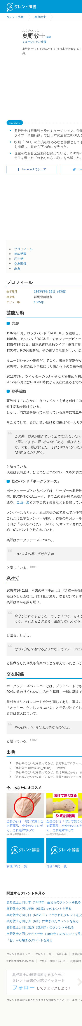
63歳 (48, 37)
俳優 (43, 41)
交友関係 (20, 263)
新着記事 (61, 954)
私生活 (18, 259)
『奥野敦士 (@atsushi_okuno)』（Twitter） (40, 768)
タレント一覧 (43, 954)
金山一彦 (23, 502)
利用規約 (75, 961)
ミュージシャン (31, 41)
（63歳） (61, 291)
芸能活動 (20, 254)
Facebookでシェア (34, 169)
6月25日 (49, 291)
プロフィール (23, 249)
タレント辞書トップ (18, 954)
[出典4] (33, 567)
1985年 (39, 302)
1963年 (39, 291)
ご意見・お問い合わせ (52, 961)
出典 (17, 268)
